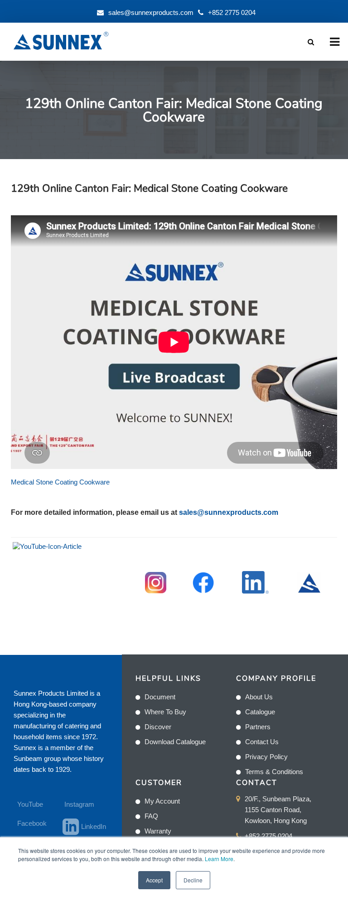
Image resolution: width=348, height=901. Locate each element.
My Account (162, 801)
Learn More (219, 858)
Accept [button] (154, 880)
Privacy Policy (266, 757)
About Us (259, 697)
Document (160, 697)
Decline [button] (193, 880)
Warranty (158, 831)
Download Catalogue (175, 742)
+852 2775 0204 (232, 12)
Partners (258, 727)
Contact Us (262, 742)
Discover (158, 727)
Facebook (32, 823)
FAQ (151, 816)
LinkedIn (90, 826)
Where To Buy (165, 712)
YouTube (30, 804)
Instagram (79, 804)
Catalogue (260, 712)
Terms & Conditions (274, 771)
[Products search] (311, 42)
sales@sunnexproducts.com (150, 12)
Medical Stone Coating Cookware (60, 482)
